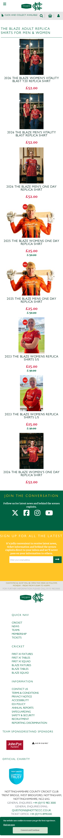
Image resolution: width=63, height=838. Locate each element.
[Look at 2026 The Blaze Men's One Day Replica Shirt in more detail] (31, 149)
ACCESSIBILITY (20, 700)
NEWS (15, 626)
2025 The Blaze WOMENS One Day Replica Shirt (31, 242)
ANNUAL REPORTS (22, 707)
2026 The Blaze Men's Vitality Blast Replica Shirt (31, 134)
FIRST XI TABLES (21, 657)
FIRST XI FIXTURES (22, 654)
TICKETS (17, 637)
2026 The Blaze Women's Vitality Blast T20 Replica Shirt (31, 79)
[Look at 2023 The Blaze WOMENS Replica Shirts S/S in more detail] (31, 319)
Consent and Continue (30, 830)
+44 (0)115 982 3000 (44, 802)
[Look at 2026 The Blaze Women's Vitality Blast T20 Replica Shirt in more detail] (31, 41)
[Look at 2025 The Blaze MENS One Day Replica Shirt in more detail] (31, 262)
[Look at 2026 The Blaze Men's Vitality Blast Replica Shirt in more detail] (31, 95)
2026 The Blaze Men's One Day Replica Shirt (31, 188)
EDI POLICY (18, 704)
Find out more (9, 825)
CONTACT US (20, 689)
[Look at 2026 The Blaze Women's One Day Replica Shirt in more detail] (31, 435)
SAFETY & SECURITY (23, 715)
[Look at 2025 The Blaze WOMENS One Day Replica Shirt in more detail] (31, 204)
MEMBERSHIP (19, 633)
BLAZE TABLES (20, 668)
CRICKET (17, 622)
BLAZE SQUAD (20, 672)
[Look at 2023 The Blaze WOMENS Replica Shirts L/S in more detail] (31, 377)
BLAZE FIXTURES (21, 665)
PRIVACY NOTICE (22, 696)
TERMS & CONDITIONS (25, 692)
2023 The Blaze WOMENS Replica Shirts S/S (31, 358)
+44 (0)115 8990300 (41, 814)
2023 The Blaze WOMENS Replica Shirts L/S (31, 415)
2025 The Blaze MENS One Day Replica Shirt (31, 300)
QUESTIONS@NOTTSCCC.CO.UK (31, 810)
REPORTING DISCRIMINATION (29, 722)
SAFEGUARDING (21, 711)
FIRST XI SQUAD (21, 661)
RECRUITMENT (20, 719)
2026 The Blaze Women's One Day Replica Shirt (31, 473)
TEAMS (15, 630)
